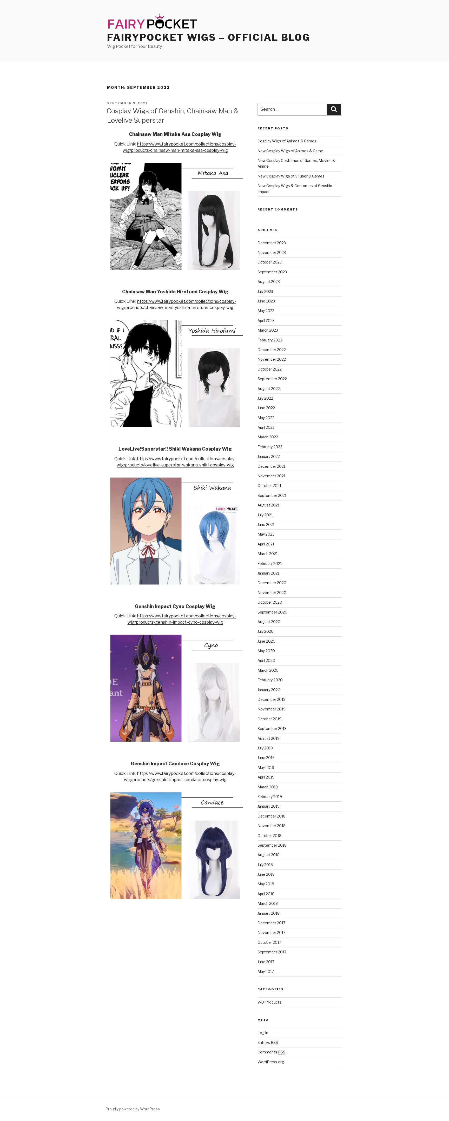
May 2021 (265, 534)
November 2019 (271, 709)
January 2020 (268, 690)
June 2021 (265, 524)
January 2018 (268, 913)
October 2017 (269, 942)
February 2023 (269, 340)
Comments (271, 1052)
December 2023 (271, 243)
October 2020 (269, 602)
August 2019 (268, 738)
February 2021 (269, 563)
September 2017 (271, 952)
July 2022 (265, 398)
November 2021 (271, 476)
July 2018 (265, 864)
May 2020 (266, 651)
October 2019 (269, 719)
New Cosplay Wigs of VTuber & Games (291, 176)
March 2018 (267, 903)
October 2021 (269, 485)
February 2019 (269, 796)
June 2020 (266, 641)
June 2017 (265, 962)
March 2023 (267, 330)
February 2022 (269, 447)
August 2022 (268, 388)
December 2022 (271, 349)
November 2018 (271, 825)
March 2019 (267, 787)
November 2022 (271, 359)
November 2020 (271, 592)
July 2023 (265, 291)
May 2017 (265, 971)
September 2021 (271, 495)
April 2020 (266, 660)
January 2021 (268, 573)
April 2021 (265, 544)
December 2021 (271, 466)
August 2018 (268, 855)
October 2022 (269, 369)
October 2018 (269, 835)
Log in (262, 1033)
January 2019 (268, 806)
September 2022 (272, 379)
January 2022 (268, 456)
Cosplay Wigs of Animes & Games (286, 141)
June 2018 (266, 874)
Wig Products (269, 1002)
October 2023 (269, 262)
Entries (267, 1042)
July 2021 (265, 515)
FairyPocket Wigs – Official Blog (208, 37)
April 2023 (266, 320)
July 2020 (265, 631)
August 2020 (268, 621)
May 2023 (265, 310)
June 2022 (266, 408)
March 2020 (268, 670)
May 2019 (265, 767)
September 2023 (272, 272)
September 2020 (272, 612)
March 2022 (267, 437)
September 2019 (272, 728)
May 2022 (265, 418)
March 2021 (267, 553)
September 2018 (272, 845)
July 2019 (265, 748)
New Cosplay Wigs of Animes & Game (290, 151)
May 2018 (265, 884)
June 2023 (266, 301)
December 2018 (271, 816)
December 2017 (271, 923)
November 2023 (271, 252)
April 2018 (265, 894)
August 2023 (268, 281)
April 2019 (265, 777)
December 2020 (271, 583)
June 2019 (266, 757)
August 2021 (268, 505)
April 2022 (266, 427)
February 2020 (270, 680)
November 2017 (271, 932)
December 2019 (271, 699)
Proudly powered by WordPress (132, 1109)
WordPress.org (270, 1062)
